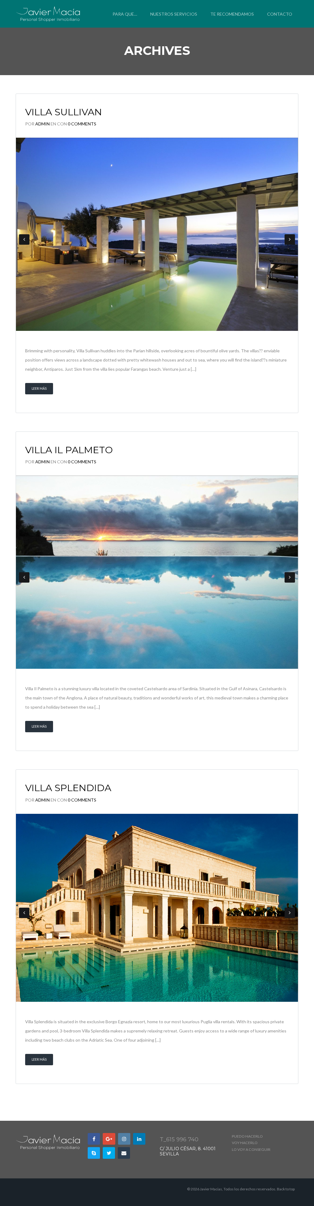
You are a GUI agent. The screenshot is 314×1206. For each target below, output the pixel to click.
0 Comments (82, 123)
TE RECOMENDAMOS (232, 14)
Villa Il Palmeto (69, 450)
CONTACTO (279, 14)
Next (290, 239)
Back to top (286, 1189)
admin (42, 123)
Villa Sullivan (63, 112)
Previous (24, 239)
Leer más (39, 388)
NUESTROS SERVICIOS (173, 14)
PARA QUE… (125, 14)
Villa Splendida (68, 788)
